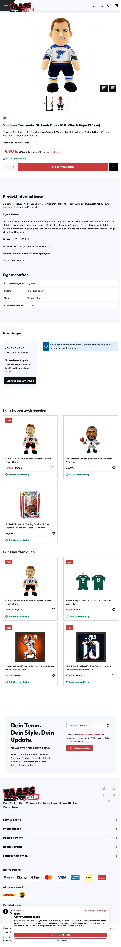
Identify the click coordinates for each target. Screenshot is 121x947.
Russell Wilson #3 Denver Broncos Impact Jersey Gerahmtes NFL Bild (29, 668)
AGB (93, 738)
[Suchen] (94, 5)
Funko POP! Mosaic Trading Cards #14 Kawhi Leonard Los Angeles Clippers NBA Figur (28, 526)
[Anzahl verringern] (6, 167)
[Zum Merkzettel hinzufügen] (113, 167)
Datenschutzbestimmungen (96, 911)
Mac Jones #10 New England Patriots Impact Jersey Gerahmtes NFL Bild (88, 668)
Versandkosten (54, 152)
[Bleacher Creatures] (4, 118)
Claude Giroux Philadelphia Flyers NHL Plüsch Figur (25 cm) (28, 460)
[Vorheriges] (104, 88)
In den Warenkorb (63, 166)
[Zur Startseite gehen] (22, 7)
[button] (19, 911)
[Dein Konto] (101, 5)
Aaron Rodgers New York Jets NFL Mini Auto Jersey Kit (88, 602)
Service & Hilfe (12, 819)
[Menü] (5, 5)
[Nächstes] (112, 88)
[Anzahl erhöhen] (14, 167)
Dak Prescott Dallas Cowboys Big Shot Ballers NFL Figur (89, 460)
